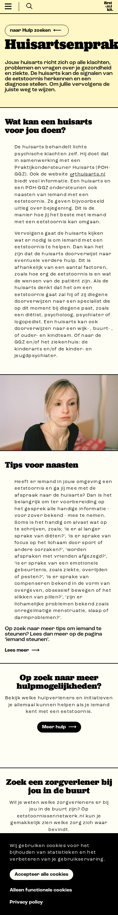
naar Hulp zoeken (30, 30)
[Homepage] (108, 6)
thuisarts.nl (90, 174)
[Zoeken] (29, 6)
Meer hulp (54, 727)
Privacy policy (26, 902)
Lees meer (17, 650)
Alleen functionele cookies (41, 890)
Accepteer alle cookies (41, 874)
